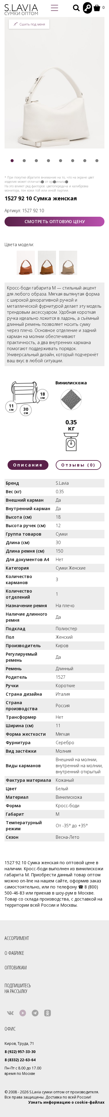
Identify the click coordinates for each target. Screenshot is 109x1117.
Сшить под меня (32, 24)
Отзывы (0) (78, 465)
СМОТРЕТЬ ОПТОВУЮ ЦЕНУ (55, 221)
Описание (28, 465)
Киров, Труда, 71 (19, 1043)
